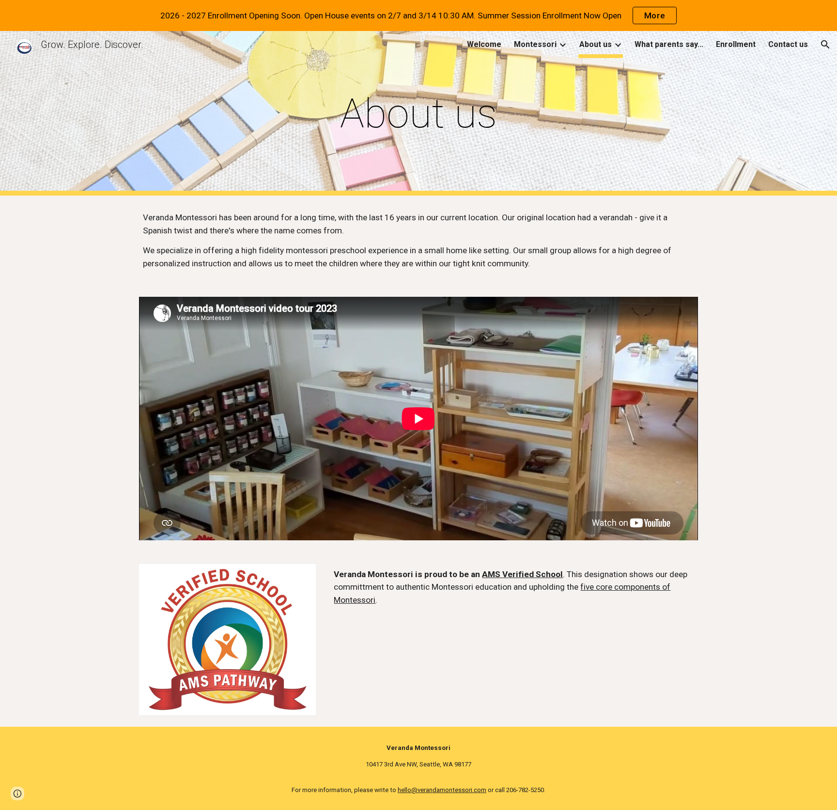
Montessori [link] (535, 44)
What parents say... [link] (669, 44)
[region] (418, 15)
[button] (825, 44)
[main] (418, 113)
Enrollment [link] (736, 44)
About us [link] (595, 44)
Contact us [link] (788, 44)
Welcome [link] (484, 44)
